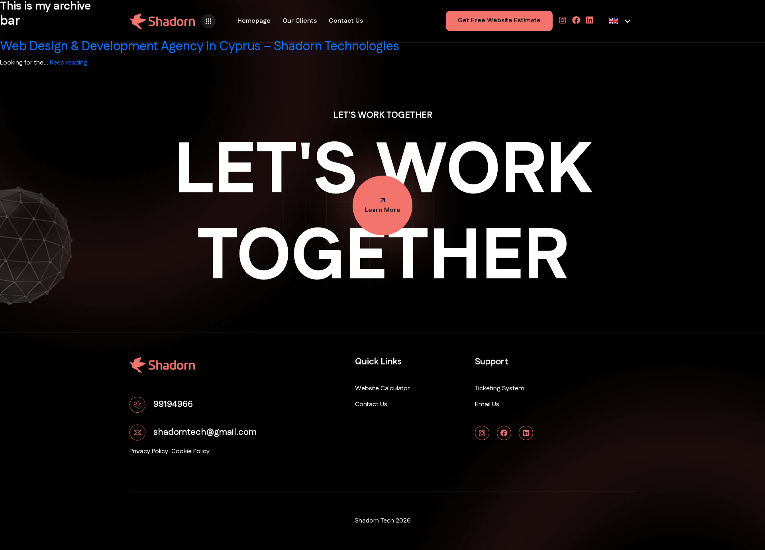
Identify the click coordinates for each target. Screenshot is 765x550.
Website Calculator (382, 388)
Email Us (487, 404)
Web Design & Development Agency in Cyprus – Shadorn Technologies (199, 46)
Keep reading (68, 62)
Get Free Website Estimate (499, 20)
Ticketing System (499, 388)
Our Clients (299, 20)
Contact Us (346, 20)
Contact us (371, 404)
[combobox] (620, 21)
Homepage (254, 20)
